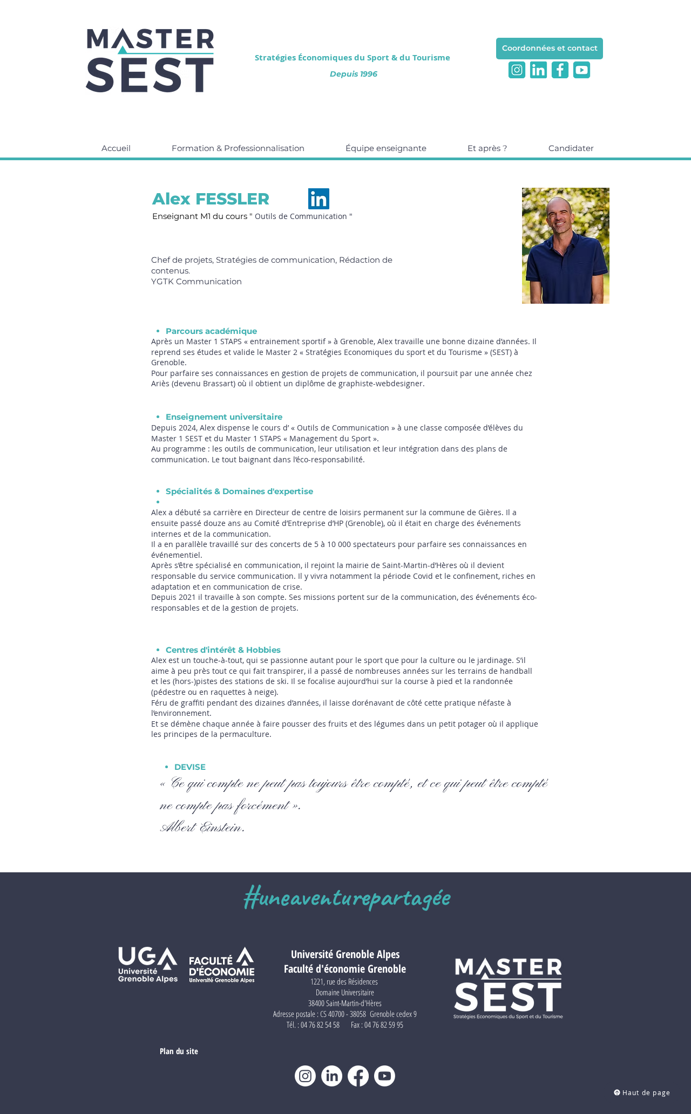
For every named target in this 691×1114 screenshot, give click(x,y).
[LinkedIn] (318, 198)
